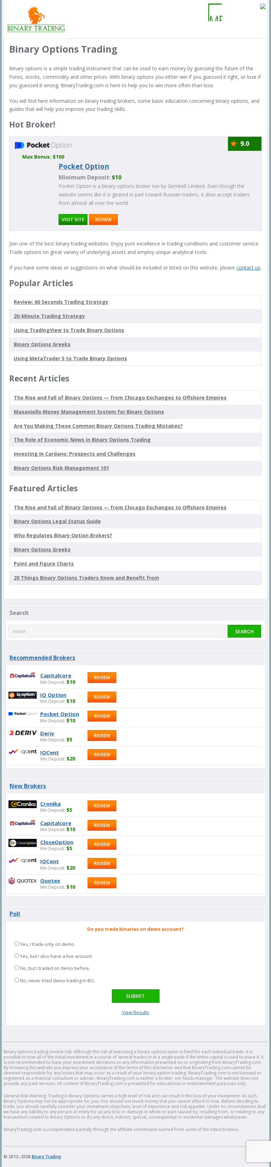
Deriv (47, 733)
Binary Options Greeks (42, 549)
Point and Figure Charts (44, 563)
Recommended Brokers (42, 658)
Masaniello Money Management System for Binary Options (89, 411)
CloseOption (56, 842)
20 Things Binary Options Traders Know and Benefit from (86, 577)
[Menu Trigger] (213, 12)
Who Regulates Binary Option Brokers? (63, 535)
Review (103, 219)
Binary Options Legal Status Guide (57, 521)
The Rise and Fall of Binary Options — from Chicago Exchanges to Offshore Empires (120, 397)
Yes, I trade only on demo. (47, 944)
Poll (15, 914)
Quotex (50, 880)
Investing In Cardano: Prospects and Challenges (75, 453)
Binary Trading (46, 1157)
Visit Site (73, 219)
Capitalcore (55, 675)
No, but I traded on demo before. (55, 968)
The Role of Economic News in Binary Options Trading (82, 439)
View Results (135, 1012)
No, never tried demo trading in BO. (57, 980)
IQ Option (53, 694)
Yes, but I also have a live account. (56, 956)
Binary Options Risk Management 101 (61, 467)
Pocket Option (84, 166)
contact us (248, 267)
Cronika (50, 803)
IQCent (49, 752)
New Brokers (28, 786)
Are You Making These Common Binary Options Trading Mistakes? (98, 425)
